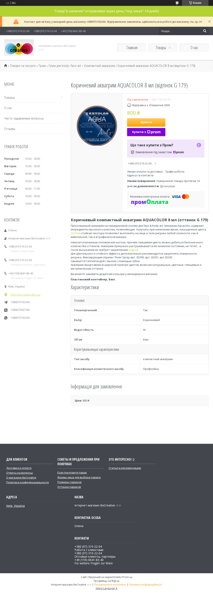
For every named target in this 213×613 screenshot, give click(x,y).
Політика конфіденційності (145, 584)
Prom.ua (127, 577)
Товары (161, 47)
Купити (146, 122)
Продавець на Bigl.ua (106, 581)
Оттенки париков (69, 487)
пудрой (133, 250)
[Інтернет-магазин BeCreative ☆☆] (19, 47)
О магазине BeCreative (21, 477)
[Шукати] (205, 31)
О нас (194, 47)
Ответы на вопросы (19, 473)
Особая (75, 233)
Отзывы (9, 129)
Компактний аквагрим (99, 65)
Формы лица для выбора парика (79, 477)
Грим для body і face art (65, 65)
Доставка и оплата (18, 468)
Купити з (139, 132)
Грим (42, 65)
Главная (131, 47)
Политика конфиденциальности (27, 482)
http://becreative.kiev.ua (25, 294)
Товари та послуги (23, 65)
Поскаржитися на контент (110, 584)
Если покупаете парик (72, 472)
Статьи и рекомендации (125, 468)
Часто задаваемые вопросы (24, 118)
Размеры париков (69, 482)
